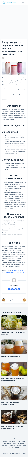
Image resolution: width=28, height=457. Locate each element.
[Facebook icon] (9, 289)
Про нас (5, 441)
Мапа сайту (12, 441)
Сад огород (7, 443)
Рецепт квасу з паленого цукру (11, 356)
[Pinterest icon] (19, 289)
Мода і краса (5, 445)
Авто (18, 441)
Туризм (24, 445)
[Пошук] (23, 2)
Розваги (12, 445)
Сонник (17, 447)
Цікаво (14, 443)
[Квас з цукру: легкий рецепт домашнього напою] (14, 393)
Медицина (21, 443)
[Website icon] (12, 289)
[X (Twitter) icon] (15, 289)
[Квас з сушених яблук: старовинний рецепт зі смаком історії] (14, 369)
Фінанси (11, 447)
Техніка (19, 445)
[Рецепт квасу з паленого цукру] (14, 347)
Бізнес (23, 441)
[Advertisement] (14, 20)
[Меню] (26, 2)
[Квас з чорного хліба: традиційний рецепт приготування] (14, 417)
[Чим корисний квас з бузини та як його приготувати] (14, 322)
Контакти (22, 439)
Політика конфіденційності (10, 439)
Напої (14, 58)
